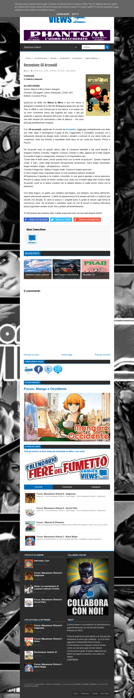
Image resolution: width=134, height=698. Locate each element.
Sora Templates (75, 684)
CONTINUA (72, 660)
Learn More (62, 14)
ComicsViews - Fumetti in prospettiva (48, 684)
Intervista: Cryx (41, 561)
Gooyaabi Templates (31, 686)
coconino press (38, 71)
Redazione (85, 693)
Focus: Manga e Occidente (45, 389)
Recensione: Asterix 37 (45, 652)
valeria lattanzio (71, 71)
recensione (61, 71)
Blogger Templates (90, 684)
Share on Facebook (38, 219)
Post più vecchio (102, 355)
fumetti (46, 71)
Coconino (71, 129)
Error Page (105, 693)
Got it (75, 14)
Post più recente (31, 355)
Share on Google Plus (89, 219)
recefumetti (52, 71)
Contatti (95, 693)
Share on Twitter (63, 219)
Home (75, 693)
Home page (67, 355)
